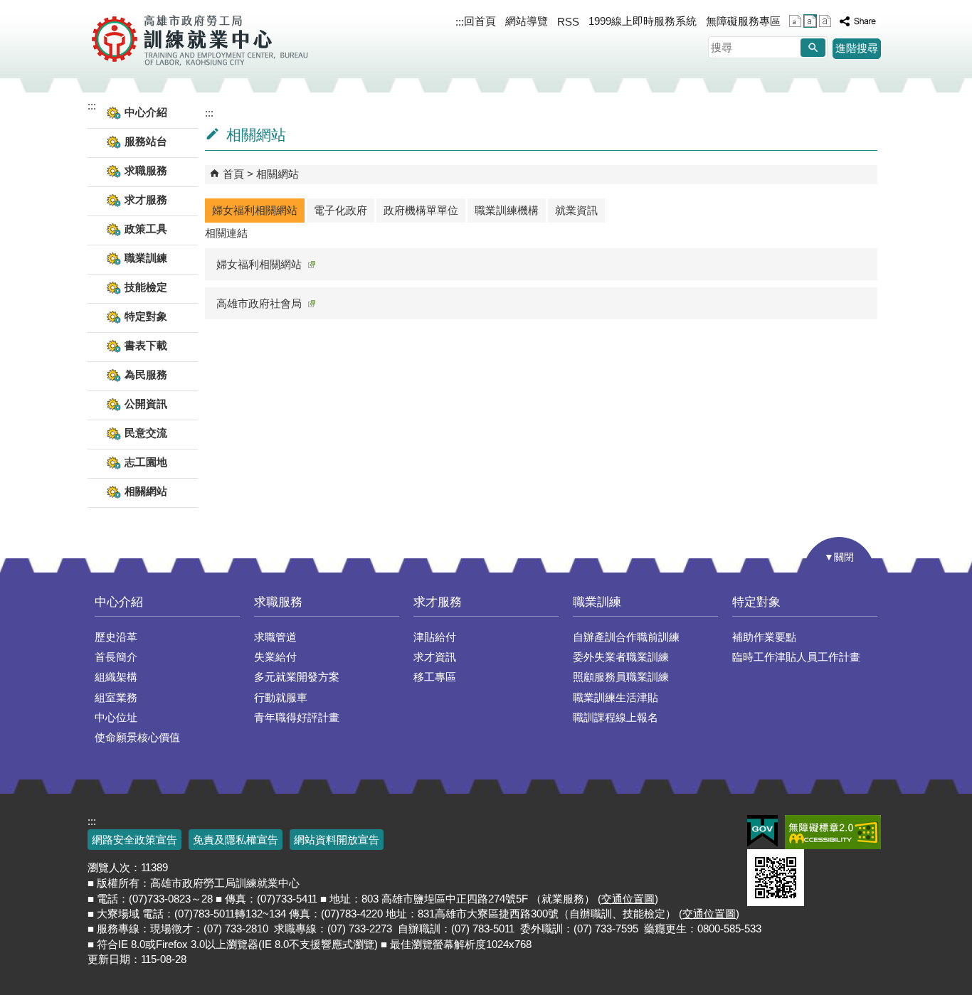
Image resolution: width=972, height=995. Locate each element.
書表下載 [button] (146, 345)
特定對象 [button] (146, 316)
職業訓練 (597, 602)
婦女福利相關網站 (254, 210)
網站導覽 (526, 21)
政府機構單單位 (421, 210)
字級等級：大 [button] (825, 21)
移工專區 (434, 677)
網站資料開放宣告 (336, 840)
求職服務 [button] (146, 170)
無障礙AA (833, 832)
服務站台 (146, 141)
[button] (813, 47)
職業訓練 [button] (146, 258)
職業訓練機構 (507, 210)
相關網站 (146, 491)
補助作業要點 (764, 637)
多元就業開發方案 (296, 677)
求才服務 (437, 602)
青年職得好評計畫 (296, 717)
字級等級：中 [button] (810, 21)
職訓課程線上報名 (615, 717)
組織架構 (116, 677)
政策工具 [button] (146, 229)
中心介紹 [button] (146, 112)
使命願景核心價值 (137, 737)
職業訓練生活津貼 (615, 697)
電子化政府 (340, 210)
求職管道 (275, 637)
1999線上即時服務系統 (642, 21)
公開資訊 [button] (146, 404)
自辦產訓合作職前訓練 (626, 637)
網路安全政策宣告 (134, 840)
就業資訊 (576, 210)
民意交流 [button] (146, 433)
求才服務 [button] (146, 199)
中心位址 (116, 717)
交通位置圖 (628, 899)
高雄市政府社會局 (259, 303)
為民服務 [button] (146, 374)
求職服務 (278, 602)
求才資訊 (434, 657)
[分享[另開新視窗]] (858, 21)
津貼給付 (434, 637)
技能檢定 (146, 287)
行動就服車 (280, 697)
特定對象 (756, 602)
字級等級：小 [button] (795, 21)
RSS (568, 22)
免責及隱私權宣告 (235, 840)
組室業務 (116, 697)
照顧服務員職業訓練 (621, 677)
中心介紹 (119, 602)
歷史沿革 (116, 637)
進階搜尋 (856, 48)
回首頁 (480, 21)
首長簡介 (116, 657)
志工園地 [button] (146, 462)
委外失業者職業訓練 (621, 657)
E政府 (762, 831)
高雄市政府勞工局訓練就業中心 (200, 39)
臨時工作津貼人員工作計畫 (796, 657)
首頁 (233, 174)
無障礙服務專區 (743, 21)
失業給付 (275, 657)
